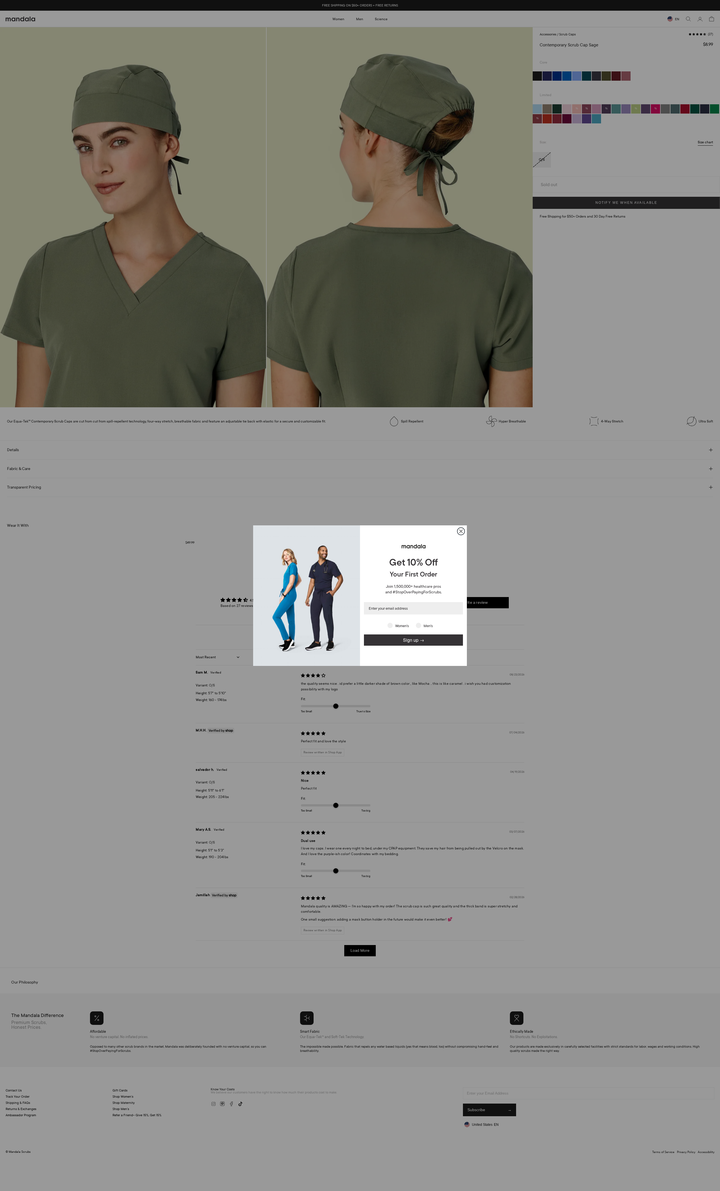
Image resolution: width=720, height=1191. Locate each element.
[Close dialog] (461, 531)
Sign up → (413, 640)
